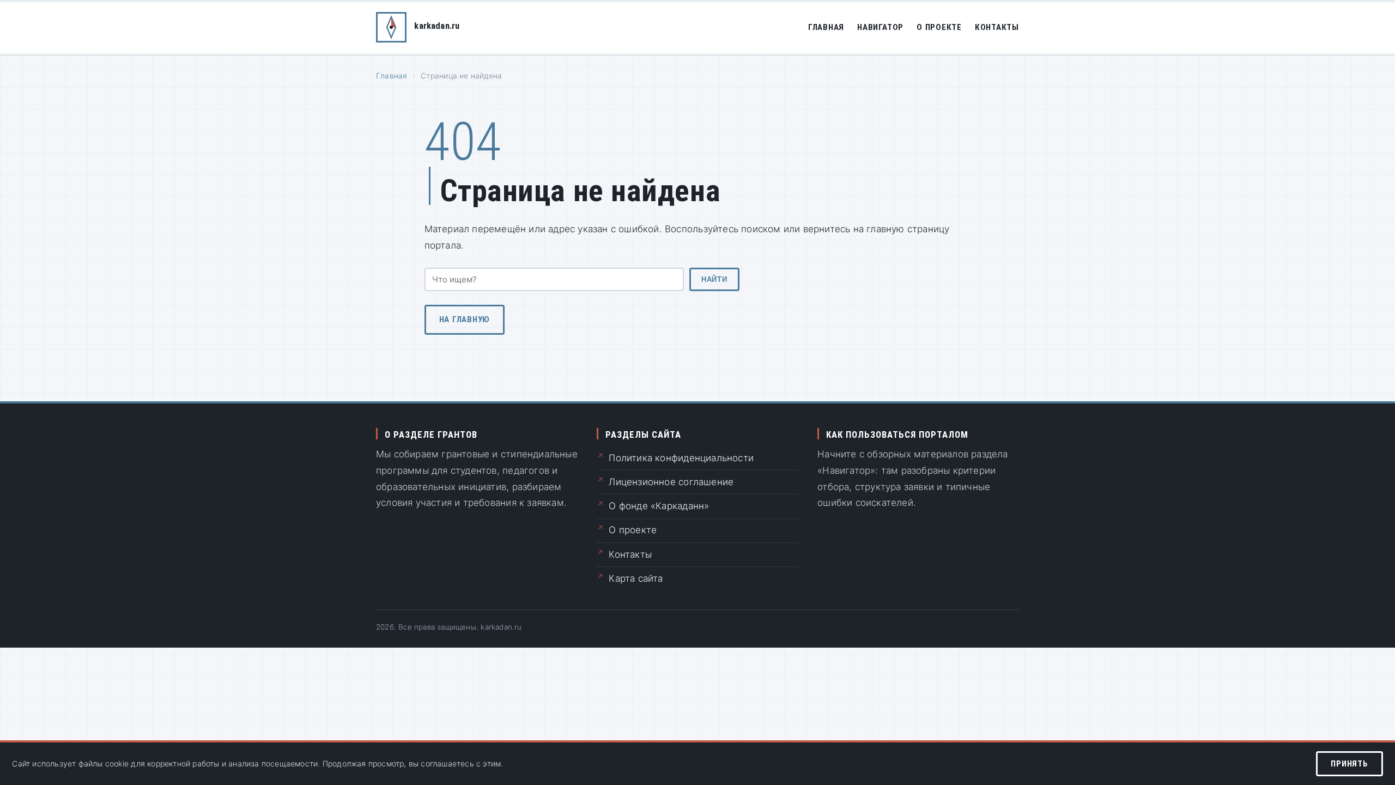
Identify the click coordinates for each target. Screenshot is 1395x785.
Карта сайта (636, 578)
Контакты (997, 27)
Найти (714, 279)
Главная (826, 27)
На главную (464, 319)
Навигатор (880, 27)
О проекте (939, 27)
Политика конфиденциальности (681, 457)
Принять (1349, 764)
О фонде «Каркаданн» (659, 505)
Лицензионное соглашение (671, 481)
